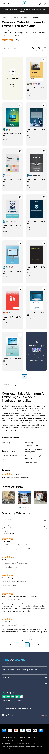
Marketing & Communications (31, 444)
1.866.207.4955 (7, 737)
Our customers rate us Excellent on (16, 708)
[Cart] (44, 3)
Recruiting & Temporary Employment (34, 450)
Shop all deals (29, 11)
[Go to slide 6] (28, 507)
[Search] (45, 520)
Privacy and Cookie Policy (26, 737)
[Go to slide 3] (23, 507)
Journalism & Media (9, 455)
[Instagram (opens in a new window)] (9, 715)
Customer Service (8, 451)
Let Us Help (6, 678)
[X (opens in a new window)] (6, 715)
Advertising (6, 443)
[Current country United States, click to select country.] (44, 715)
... (10, 17)
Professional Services (21, 17)
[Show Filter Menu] (44, 48)
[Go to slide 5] (25, 507)
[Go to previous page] (10, 644)
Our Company (7, 684)
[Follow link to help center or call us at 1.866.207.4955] (39, 3)
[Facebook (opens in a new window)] (3, 715)
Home (4, 17)
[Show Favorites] (38, 48)
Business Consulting (9, 447)
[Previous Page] (18, 376)
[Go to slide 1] (20, 507)
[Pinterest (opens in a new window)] (12, 715)
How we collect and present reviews (15, 478)
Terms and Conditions (9, 740)
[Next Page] (30, 376)
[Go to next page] (38, 644)
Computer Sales (37, 17)
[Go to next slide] (46, 497)
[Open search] (9, 3)
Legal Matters (21, 740)
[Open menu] (4, 3)
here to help (15, 670)
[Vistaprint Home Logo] (24, 3)
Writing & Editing (31, 462)
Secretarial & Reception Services (34, 457)
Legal (4, 459)
